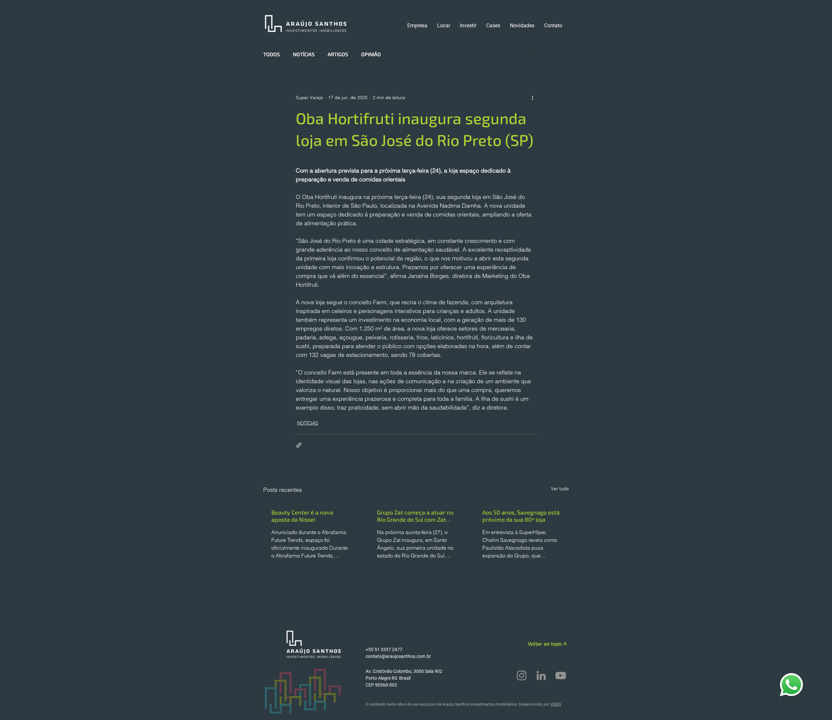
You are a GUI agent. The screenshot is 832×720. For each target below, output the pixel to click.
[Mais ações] (532, 97)
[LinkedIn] (541, 675)
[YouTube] (560, 675)
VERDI (555, 704)
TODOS (271, 54)
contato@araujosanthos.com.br (398, 656)
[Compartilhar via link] (299, 445)
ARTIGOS (338, 54)
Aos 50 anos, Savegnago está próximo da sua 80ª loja (521, 516)
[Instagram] (521, 675)
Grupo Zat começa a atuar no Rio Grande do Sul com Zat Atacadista (415, 516)
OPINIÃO (371, 54)
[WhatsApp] (791, 684)
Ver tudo (560, 488)
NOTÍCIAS (304, 54)
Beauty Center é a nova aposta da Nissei (302, 516)
